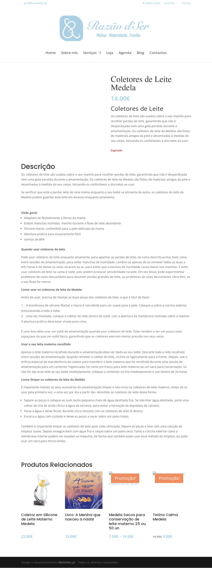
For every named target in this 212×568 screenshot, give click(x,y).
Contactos (157, 53)
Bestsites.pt (67, 562)
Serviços (90, 53)
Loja (109, 53)
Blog (140, 53)
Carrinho (169, 3)
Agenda (125, 53)
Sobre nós (69, 53)
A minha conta (151, 3)
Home (51, 53)
